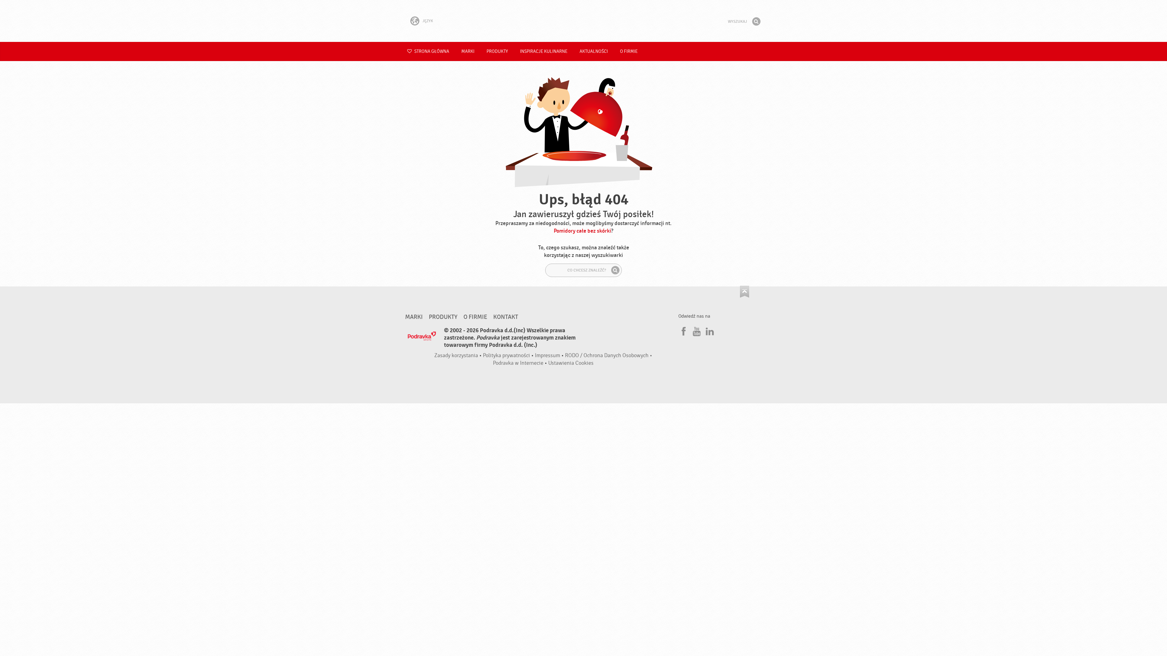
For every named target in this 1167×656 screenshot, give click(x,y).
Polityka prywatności (506, 355)
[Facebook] (682, 330)
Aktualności (594, 51)
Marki (467, 51)
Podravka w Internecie (518, 363)
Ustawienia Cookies (571, 363)
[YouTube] (696, 330)
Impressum (547, 355)
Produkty (497, 51)
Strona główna (431, 51)
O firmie (629, 51)
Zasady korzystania (456, 355)
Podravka (583, 21)
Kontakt (505, 317)
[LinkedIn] (709, 330)
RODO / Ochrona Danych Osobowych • (608, 355)
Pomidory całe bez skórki (582, 231)
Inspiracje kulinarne (543, 51)
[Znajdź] (756, 21)
